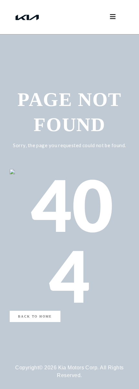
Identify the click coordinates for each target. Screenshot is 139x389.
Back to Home (35, 316)
